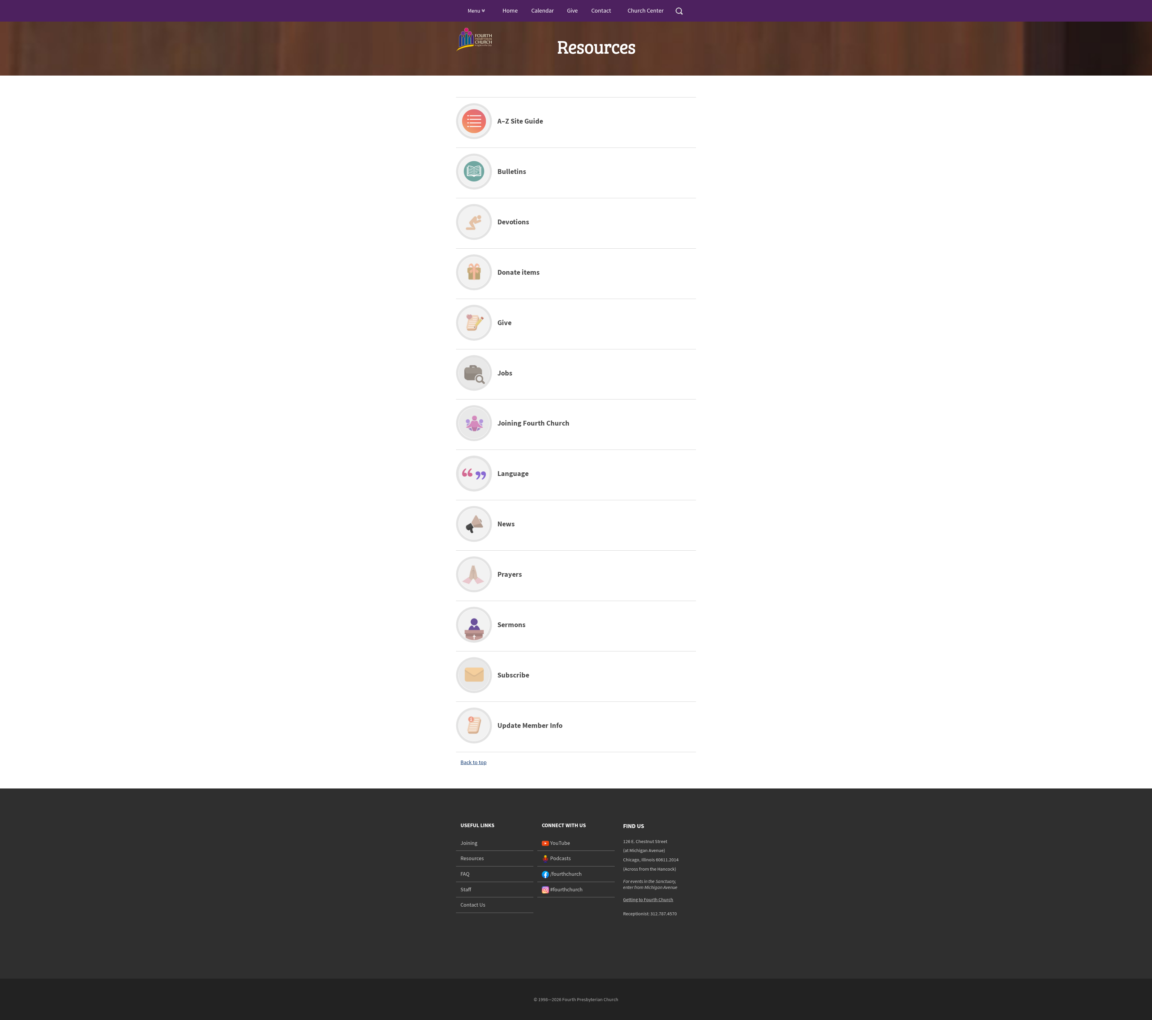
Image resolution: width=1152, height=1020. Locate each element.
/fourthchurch (565, 873)
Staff (465, 889)
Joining (468, 842)
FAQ (465, 873)
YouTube (559, 842)
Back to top (473, 762)
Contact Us (472, 904)
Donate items (518, 272)
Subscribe (513, 675)
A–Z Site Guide (520, 121)
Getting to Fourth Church (648, 899)
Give (572, 10)
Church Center (646, 10)
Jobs (504, 373)
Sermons (511, 624)
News (506, 523)
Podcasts (560, 858)
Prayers (509, 574)
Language (513, 473)
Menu (475, 10)
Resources (472, 858)
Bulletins (511, 171)
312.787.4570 (663, 914)
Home (510, 10)
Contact (601, 10)
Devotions (513, 221)
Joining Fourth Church (533, 423)
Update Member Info (529, 725)
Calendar (542, 10)
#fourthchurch (566, 889)
